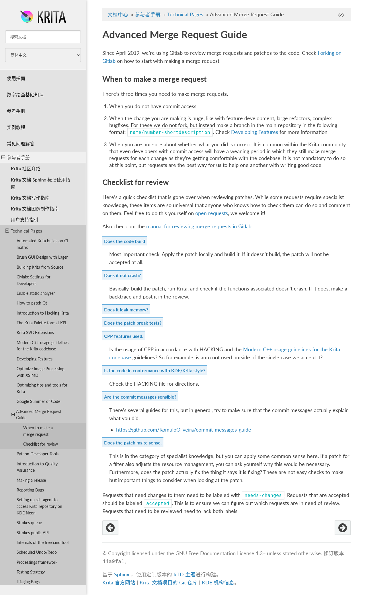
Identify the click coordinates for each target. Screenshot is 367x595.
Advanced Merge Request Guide (38, 414)
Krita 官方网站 (118, 583)
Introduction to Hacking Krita (43, 313)
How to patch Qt (32, 303)
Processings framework (37, 562)
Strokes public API (33, 532)
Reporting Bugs (30, 489)
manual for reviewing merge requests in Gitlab (198, 226)
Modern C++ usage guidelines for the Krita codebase (43, 346)
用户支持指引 (24, 219)
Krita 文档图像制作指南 (35, 208)
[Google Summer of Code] (110, 527)
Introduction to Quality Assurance (37, 467)
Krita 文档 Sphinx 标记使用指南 (40, 183)
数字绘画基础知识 (25, 94)
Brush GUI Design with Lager (42, 257)
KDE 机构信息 (218, 583)
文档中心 (118, 14)
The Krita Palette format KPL (42, 322)
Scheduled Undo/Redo (37, 552)
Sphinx (121, 574)
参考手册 (16, 111)
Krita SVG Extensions (35, 332)
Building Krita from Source (40, 267)
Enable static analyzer (36, 293)
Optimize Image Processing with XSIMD (40, 372)
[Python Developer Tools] (343, 527)
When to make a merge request (38, 431)
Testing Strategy (31, 571)
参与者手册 (18, 157)
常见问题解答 (20, 143)
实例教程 (16, 127)
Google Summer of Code (38, 401)
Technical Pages (26, 230)
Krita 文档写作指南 (30, 197)
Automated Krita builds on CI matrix (42, 244)
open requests (211, 213)
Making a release (31, 480)
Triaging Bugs (28, 581)
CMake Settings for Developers (33, 280)
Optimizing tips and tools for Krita (42, 388)
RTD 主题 (184, 574)
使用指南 (16, 78)
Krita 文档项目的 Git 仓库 (169, 583)
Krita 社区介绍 (25, 168)
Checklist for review (40, 444)
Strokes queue (29, 522)
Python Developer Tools (37, 453)
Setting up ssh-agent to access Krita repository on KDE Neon (39, 506)
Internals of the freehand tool (43, 542)
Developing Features (34, 358)
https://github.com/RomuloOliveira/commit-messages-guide (183, 430)
